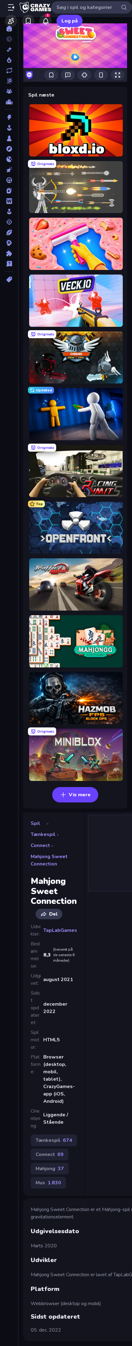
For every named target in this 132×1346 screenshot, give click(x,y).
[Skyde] (9, 222)
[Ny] (9, 49)
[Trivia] (9, 264)
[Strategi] (9, 243)
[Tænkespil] (9, 253)
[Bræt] (9, 138)
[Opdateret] (9, 70)
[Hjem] (9, 28)
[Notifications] (45, 21)
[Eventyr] (9, 149)
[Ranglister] (9, 102)
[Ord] (9, 201)
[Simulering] (9, 211)
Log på (69, 21)
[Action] (9, 117)
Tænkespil (43, 834)
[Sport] (9, 232)
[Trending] (9, 60)
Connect (40, 845)
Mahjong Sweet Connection (49, 860)
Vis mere (80, 794)
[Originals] (9, 81)
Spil (35, 823)
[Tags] (9, 279)
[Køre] (9, 180)
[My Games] (28, 21)
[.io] (9, 159)
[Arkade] (9, 128)
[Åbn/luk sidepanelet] (11, 7)
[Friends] (11, 21)
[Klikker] (9, 169)
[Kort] (9, 190)
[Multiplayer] (9, 91)
